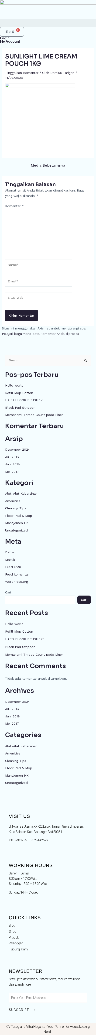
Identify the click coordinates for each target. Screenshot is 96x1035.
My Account (10, 41)
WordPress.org (16, 581)
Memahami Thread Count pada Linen (34, 415)
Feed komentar (17, 574)
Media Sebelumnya (48, 165)
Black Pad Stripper (20, 407)
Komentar (14, 206)
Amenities (12, 501)
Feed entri (13, 567)
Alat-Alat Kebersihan (21, 493)
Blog (12, 925)
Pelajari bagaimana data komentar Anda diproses (40, 334)
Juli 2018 (12, 457)
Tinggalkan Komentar (21, 73)
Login (5, 38)
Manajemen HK (17, 523)
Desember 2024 (17, 449)
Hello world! (14, 385)
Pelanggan (16, 943)
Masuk (10, 560)
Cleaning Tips (15, 508)
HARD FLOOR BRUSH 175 (25, 400)
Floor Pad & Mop (18, 516)
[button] (48, 23)
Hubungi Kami (18, 949)
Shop (12, 931)
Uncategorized (16, 530)
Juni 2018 (12, 464)
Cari (8, 592)
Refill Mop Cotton (19, 393)
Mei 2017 (12, 471)
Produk (14, 937)
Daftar (10, 552)
